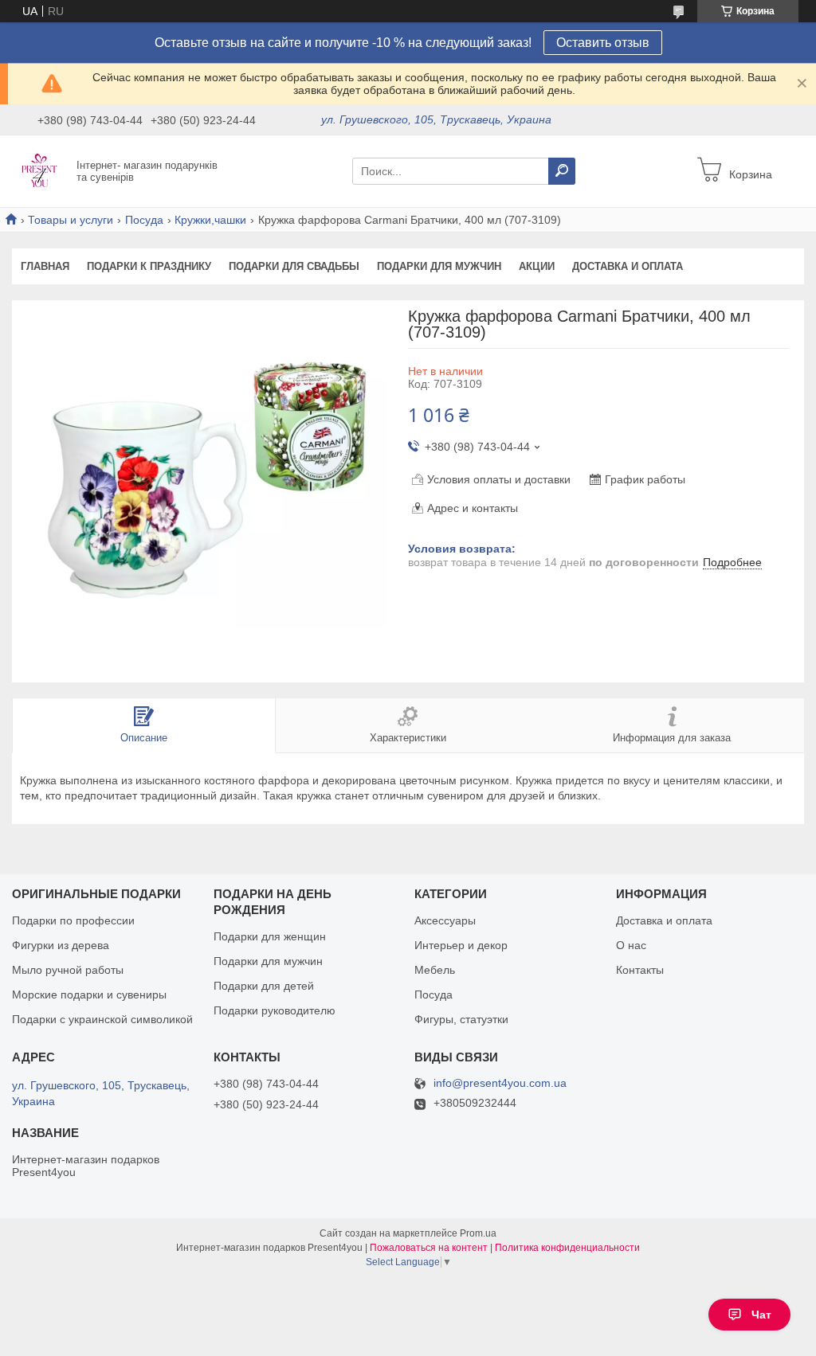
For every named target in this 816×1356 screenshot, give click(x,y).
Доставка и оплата (627, 266)
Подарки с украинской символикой (102, 1019)
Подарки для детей (264, 985)
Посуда (144, 219)
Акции (537, 266)
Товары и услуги (70, 219)
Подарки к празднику (149, 266)
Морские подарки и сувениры (89, 994)
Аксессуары (445, 920)
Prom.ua (478, 1233)
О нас (631, 945)
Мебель (434, 969)
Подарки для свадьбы (294, 266)
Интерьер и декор (461, 945)
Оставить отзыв (602, 42)
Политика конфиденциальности (567, 1247)
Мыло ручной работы (68, 969)
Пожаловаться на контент (429, 1247)
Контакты (640, 969)
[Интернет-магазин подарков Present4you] (40, 170)
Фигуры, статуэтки (461, 1019)
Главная (45, 266)
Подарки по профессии (73, 920)
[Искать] (561, 171)
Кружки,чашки (210, 219)
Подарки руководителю (274, 1010)
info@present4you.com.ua (500, 1083)
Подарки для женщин (270, 936)
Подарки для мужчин (439, 266)
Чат (761, 1314)
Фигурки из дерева (60, 945)
